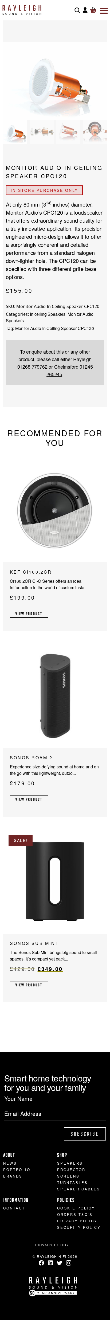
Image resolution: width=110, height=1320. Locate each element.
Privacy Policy (77, 1220)
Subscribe (85, 1134)
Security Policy (79, 1227)
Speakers (15, 320)
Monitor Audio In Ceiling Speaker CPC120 (54, 328)
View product (28, 614)
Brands (12, 1176)
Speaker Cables (78, 1188)
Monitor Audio (80, 314)
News (10, 1163)
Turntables (72, 1182)
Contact (14, 1208)
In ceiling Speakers (47, 314)
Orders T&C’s (75, 1214)
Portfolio (16, 1169)
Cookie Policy (76, 1208)
